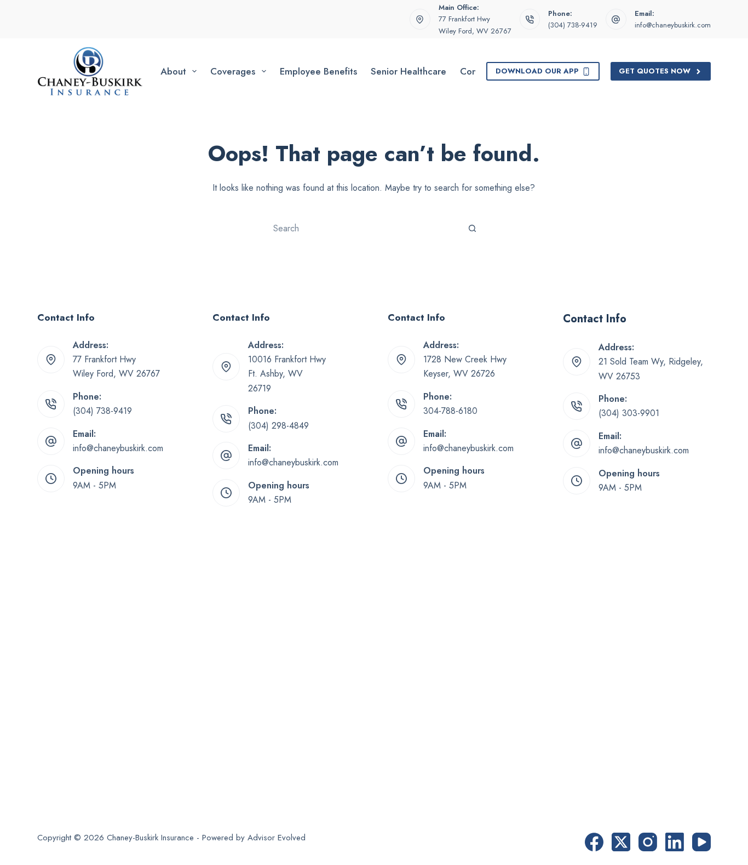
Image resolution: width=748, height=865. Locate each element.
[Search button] (472, 228)
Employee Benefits (318, 71)
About (173, 71)
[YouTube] (701, 842)
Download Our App (537, 71)
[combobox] (363, 228)
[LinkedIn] (674, 842)
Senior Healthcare (408, 71)
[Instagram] (647, 842)
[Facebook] (594, 842)
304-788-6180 (450, 411)
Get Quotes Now (655, 71)
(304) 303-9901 (629, 413)
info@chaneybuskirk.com (673, 25)
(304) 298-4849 (278, 425)
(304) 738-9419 (572, 25)
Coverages (232, 71)
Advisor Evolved (277, 838)
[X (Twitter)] (621, 842)
